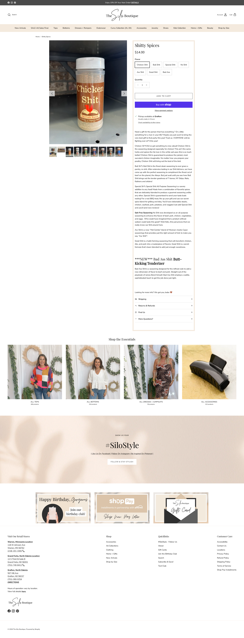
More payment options (164, 111)
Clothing (109, 550)
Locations (221, 550)
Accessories (142, 28)
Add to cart (163, 96)
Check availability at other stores (149, 122)
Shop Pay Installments (226, 570)
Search (161, 558)
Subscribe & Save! (165, 562)
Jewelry (155, 28)
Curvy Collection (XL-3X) (121, 28)
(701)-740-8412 (15, 565)
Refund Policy (223, 558)
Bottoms (66, 28)
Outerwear (101, 28)
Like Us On (101, 453)
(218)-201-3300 (15, 551)
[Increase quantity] (147, 85)
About (160, 545)
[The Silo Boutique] (122, 15)
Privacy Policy (223, 554)
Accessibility (222, 542)
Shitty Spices (46, 37)
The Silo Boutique (19, 629)
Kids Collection (179, 28)
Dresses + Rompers (83, 28)
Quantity (138, 79)
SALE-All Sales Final (39, 28)
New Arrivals (20, 28)
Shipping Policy (223, 562)
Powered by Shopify (33, 629)
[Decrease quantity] (137, 85)
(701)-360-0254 (15, 579)
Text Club (162, 566)
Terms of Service (224, 566)
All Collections (112, 545)
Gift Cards (162, 550)
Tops (56, 28)
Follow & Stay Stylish (122, 462)
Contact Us (221, 545)
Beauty (210, 28)
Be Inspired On (141, 453)
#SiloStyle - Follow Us (167, 542)
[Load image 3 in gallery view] (88, 92)
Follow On (121, 453)
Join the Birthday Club (167, 554)
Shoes (165, 28)
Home (38, 37)
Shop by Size (223, 28)
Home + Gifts (196, 28)
